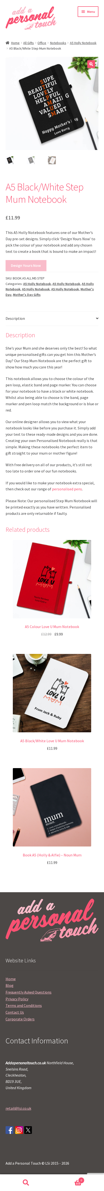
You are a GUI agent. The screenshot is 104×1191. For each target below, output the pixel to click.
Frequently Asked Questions (29, 992)
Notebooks (58, 43)
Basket (67, 1178)
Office (41, 43)
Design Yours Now (26, 265)
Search (26, 1183)
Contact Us (15, 1012)
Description (15, 318)
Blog (10, 985)
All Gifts (28, 43)
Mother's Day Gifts (27, 294)
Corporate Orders (20, 1019)
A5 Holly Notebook (83, 43)
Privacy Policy (17, 998)
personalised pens (67, 489)
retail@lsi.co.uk (18, 1108)
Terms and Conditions (24, 1005)
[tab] (52, 319)
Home (15, 43)
